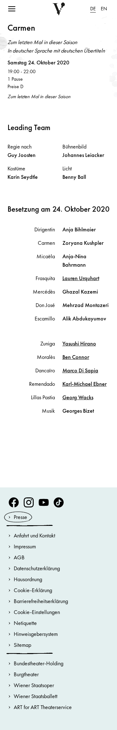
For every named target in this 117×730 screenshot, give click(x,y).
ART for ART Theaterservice (43, 707)
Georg (77, 397)
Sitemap (22, 644)
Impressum (25, 546)
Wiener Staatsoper (34, 685)
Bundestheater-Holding (38, 663)
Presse (20, 517)
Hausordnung (28, 579)
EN (104, 8)
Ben (75, 356)
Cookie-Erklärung (33, 590)
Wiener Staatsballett (35, 696)
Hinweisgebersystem (36, 633)
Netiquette (25, 623)
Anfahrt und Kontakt (34, 535)
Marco (80, 370)
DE (93, 8)
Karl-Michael (84, 383)
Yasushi (79, 343)
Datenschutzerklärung (37, 568)
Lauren (80, 278)
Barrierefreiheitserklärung (41, 601)
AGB (19, 557)
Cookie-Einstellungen (37, 612)
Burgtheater (26, 674)
